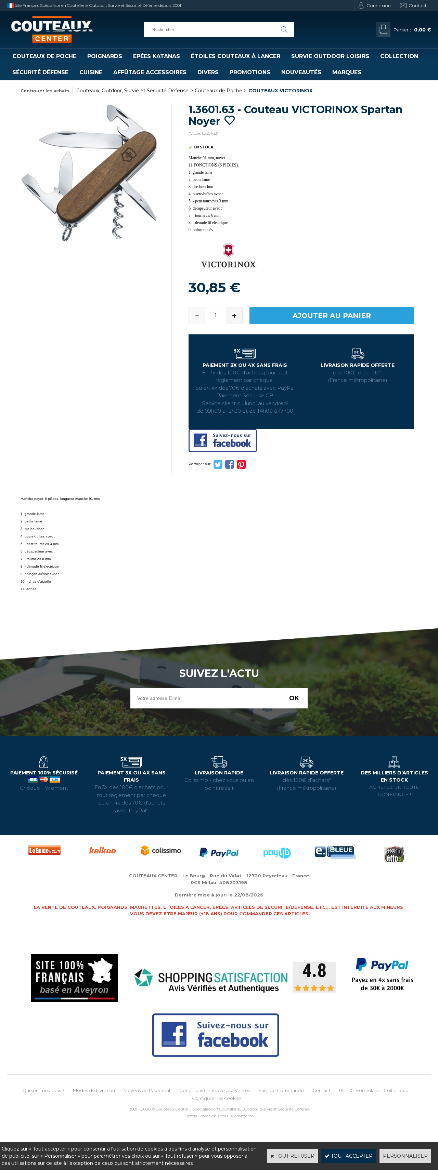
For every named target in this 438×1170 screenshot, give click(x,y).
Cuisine (90, 72)
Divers (208, 72)
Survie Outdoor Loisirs (330, 56)
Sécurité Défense (40, 72)
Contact (418, 5)
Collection (399, 56)
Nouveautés (301, 72)
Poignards (104, 56)
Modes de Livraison (94, 1090)
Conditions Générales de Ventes (214, 1090)
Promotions (250, 72)
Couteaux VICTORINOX (280, 91)
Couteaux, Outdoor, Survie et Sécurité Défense (132, 91)
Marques (346, 72)
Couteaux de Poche (44, 56)
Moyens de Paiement (147, 1090)
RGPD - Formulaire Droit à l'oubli (375, 1090)
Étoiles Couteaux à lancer (235, 56)
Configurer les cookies (216, 1098)
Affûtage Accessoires (149, 72)
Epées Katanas (156, 56)
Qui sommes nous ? (43, 1090)
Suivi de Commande (281, 1090)
